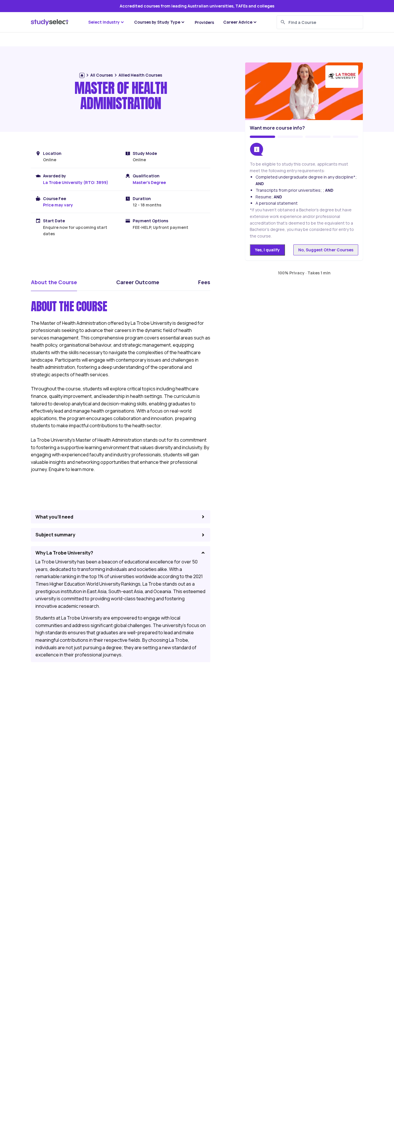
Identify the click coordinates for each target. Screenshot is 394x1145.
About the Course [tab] (54, 282)
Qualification (146, 176)
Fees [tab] (204, 282)
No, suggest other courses (325, 249)
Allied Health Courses (140, 75)
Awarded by (54, 176)
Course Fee (54, 198)
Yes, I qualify (267, 249)
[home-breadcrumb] (82, 75)
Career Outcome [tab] (137, 282)
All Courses (101, 75)
